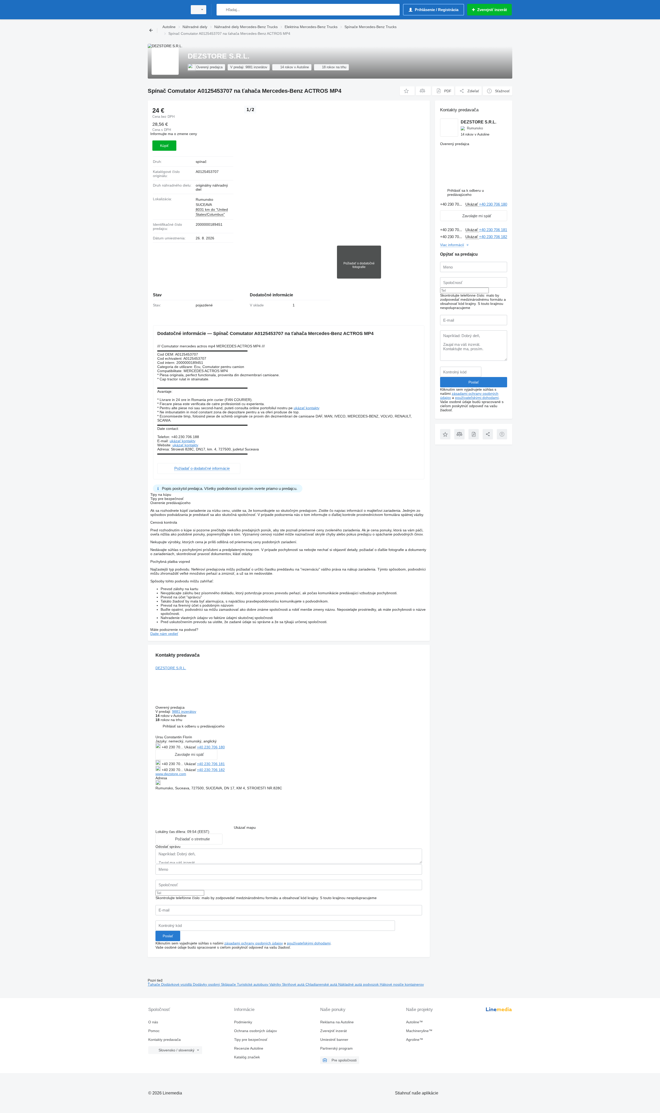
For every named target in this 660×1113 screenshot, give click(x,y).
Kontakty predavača (164, 1039)
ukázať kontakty (306, 408)
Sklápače (229, 984)
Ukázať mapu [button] (245, 827)
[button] (407, 90)
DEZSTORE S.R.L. (170, 668)
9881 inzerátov (184, 711)
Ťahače (154, 984)
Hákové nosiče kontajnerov (402, 984)
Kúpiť (164, 146)
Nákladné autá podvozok (359, 984)
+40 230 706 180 (211, 747)
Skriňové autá (294, 984)
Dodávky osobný (207, 984)
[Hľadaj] (221, 9)
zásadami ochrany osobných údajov (253, 943)
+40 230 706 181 (211, 764)
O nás (153, 1022)
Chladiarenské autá (322, 984)
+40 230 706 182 (211, 770)
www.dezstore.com (170, 774)
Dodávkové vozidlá (177, 984)
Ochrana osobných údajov (255, 1031)
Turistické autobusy (253, 984)
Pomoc (154, 1031)
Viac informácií (452, 245)
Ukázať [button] (190, 747)
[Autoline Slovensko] (166, 9)
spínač (201, 162)
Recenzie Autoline (248, 1048)
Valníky (275, 984)
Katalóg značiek (247, 1057)
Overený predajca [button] (170, 707)
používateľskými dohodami (309, 943)
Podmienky (243, 1022)
